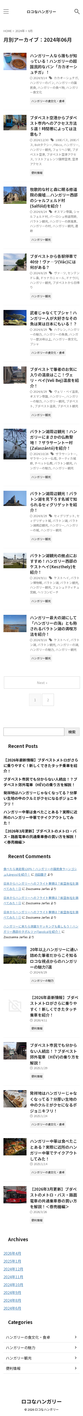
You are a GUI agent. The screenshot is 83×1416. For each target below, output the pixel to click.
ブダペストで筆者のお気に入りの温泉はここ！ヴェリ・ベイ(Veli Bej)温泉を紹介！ (54, 377)
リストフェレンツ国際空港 (53, 159)
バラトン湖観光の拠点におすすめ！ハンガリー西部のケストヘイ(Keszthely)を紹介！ (53, 564)
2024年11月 (13, 1276)
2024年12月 (13, 1269)
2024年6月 (12, 1308)
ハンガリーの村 (40, 226)
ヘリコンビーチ (48, 592)
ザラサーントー (66, 454)
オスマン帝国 (63, 211)
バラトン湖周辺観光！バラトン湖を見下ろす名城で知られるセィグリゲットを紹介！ (53, 502)
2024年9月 (12, 1292)
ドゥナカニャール (53, 278)
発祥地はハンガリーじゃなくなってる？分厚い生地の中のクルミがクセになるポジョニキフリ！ (40, 798)
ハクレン (60, 329)
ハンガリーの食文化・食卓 (28, 1337)
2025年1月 (12, 1261)
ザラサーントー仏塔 (43, 458)
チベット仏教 (44, 463)
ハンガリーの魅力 (42, 649)
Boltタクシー (43, 145)
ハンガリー (71, 145)
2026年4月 (12, 1253)
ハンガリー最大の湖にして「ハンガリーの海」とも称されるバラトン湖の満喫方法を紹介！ (53, 626)
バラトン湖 (60, 520)
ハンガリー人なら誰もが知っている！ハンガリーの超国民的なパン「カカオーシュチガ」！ (53, 64)
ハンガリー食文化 (65, 339)
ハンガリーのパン (42, 82)
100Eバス (62, 140)
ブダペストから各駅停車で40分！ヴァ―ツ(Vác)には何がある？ (53, 261)
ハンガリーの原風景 (63, 221)
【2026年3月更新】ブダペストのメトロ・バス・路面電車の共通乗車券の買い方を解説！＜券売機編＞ (40, 836)
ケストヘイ (61, 578)
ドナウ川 (72, 278)
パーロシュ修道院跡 (63, 216)
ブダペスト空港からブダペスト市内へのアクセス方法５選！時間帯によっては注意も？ (53, 126)
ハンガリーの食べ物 (51, 87)
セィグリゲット (64, 516)
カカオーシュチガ (66, 78)
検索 (72, 732)
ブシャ (34, 344)
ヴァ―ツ (60, 273)
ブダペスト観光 (67, 406)
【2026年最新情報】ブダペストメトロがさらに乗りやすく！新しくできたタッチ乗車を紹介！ (40, 765)
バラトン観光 (39, 221)
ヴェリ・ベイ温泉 (66, 391)
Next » (42, 682)
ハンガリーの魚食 (56, 334)
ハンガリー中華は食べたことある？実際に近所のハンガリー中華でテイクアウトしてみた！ (40, 817)
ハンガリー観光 (40, 149)
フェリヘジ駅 (62, 149)
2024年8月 (12, 1300)
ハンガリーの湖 (67, 645)
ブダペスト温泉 (45, 406)
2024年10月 (13, 1284)
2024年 (20, 31)
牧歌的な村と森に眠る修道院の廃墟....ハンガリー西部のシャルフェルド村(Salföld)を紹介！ (54, 197)
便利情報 (13, 1368)
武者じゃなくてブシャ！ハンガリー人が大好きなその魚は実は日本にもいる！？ (53, 318)
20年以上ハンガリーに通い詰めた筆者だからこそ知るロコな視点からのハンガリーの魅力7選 (54, 958)
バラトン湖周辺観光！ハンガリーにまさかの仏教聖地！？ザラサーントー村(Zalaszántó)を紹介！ (53, 439)
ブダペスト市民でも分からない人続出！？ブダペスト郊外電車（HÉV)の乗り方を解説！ (40, 781)
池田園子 (41, 874)
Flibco (58, 145)
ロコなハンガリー (41, 11)
